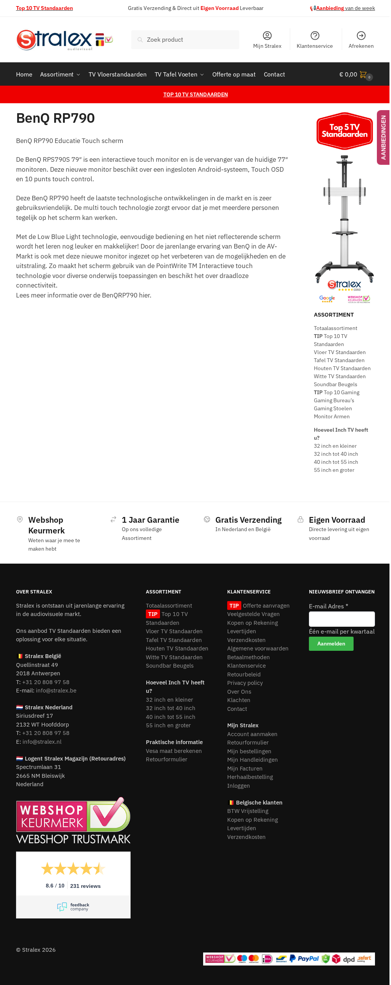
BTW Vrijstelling (247, 810)
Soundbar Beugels (335, 384)
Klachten (238, 700)
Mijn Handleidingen (252, 759)
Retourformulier (166, 759)
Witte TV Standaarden (340, 376)
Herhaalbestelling (250, 776)
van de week (345, 8)
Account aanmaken (252, 734)
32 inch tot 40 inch (336, 453)
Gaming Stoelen (333, 408)
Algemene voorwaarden (258, 648)
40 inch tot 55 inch (336, 461)
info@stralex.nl (42, 741)
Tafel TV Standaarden (339, 360)
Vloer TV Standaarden (340, 352)
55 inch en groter (334, 469)
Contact (237, 708)
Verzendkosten (246, 640)
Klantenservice (315, 45)
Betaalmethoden (248, 657)
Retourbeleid (244, 674)
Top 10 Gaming (336, 392)
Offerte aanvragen (265, 605)
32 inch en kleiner (335, 445)
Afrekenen (361, 45)
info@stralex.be (56, 690)
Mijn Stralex (267, 45)
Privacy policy (245, 682)
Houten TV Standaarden (342, 368)
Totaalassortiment (335, 328)
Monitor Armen (332, 416)
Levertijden (241, 631)
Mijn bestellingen (249, 751)
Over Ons (239, 691)
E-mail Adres (328, 606)
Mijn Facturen (245, 768)
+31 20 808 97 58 (45, 682)
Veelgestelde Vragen (253, 614)
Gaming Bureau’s (334, 400)
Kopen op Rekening (252, 622)
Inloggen (238, 785)
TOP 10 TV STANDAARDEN (195, 94)
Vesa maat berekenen (174, 750)
